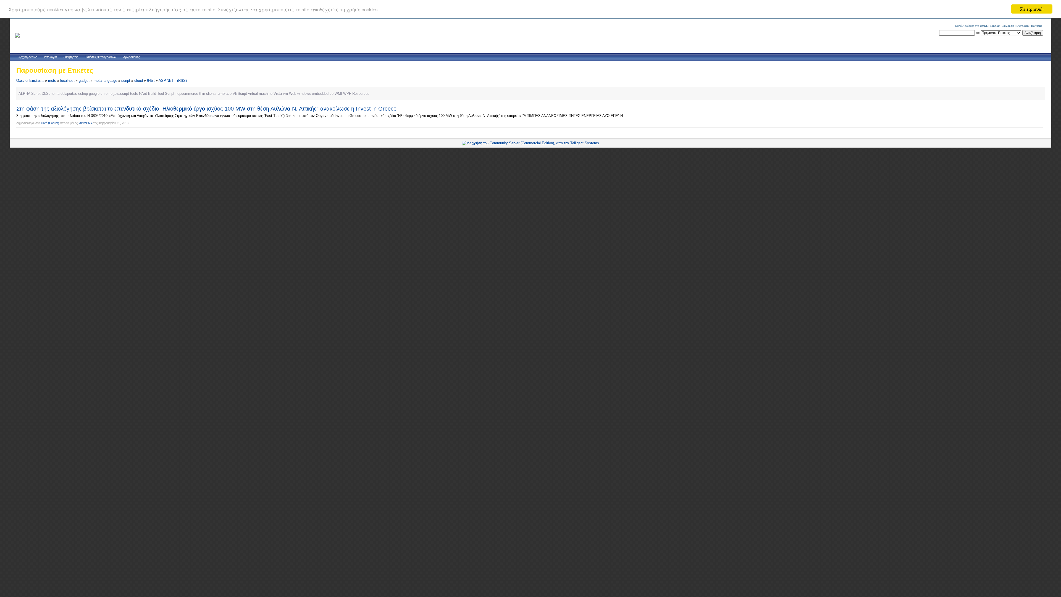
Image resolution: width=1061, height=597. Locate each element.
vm (285, 93)
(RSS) (182, 80)
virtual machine (260, 93)
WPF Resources (356, 93)
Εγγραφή (1023, 25)
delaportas (69, 93)
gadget (84, 80)
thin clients (208, 93)
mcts (52, 80)
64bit (151, 80)
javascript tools (126, 93)
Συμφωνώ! (1032, 9)
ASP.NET (166, 80)
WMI (338, 93)
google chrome (100, 93)
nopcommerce (186, 93)
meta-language (105, 80)
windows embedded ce (315, 93)
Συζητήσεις (70, 57)
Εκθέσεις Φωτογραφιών (101, 57)
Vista (278, 93)
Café (44, 123)
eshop (83, 93)
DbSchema (50, 93)
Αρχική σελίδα (28, 57)
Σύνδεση (1008, 25)
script (125, 80)
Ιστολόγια (50, 57)
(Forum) (53, 123)
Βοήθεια (1036, 25)
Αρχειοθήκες (131, 57)
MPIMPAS (85, 123)
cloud (138, 80)
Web (292, 93)
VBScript (240, 93)
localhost (67, 80)
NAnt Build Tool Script (156, 93)
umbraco (225, 93)
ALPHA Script (30, 93)
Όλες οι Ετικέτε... (30, 80)
